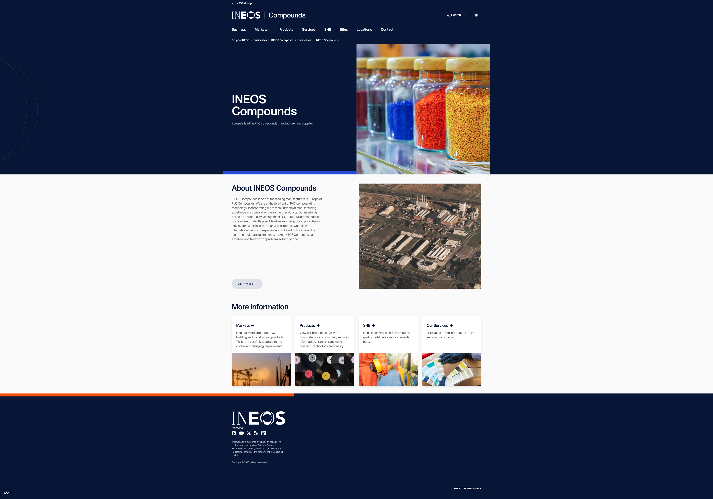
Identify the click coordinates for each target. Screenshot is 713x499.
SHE (327, 29)
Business (239, 29)
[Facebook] (234, 433)
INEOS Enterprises (282, 40)
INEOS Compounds (326, 40)
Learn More (245, 284)
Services (308, 29)
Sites (344, 29)
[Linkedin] (263, 433)
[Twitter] (249, 433)
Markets (261, 29)
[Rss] (256, 433)
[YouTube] (241, 433)
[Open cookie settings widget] (6, 492)
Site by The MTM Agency (467, 488)
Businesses (260, 40)
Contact (387, 29)
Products (286, 29)
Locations (364, 29)
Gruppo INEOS (240, 40)
